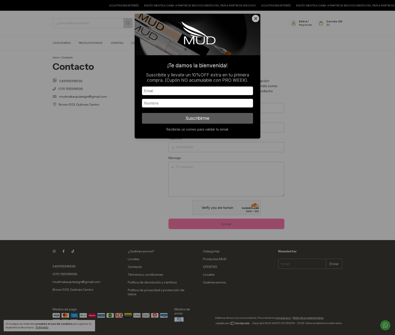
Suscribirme (197, 118)
